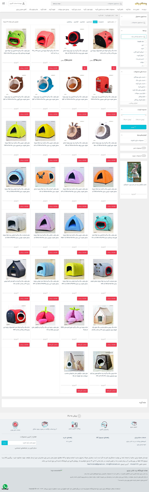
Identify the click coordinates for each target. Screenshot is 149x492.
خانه (117, 15)
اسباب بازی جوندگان (139, 77)
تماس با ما (69, 441)
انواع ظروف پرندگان (139, 100)
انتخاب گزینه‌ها (82, 345)
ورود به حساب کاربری (15, 3)
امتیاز (95, 22)
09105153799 (134, 464)
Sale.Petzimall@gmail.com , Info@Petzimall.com (103, 464)
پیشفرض (69, 22)
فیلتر (132, 127)
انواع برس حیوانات (140, 93)
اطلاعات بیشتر (53, 68)
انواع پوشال (142, 97)
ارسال (4, 443)
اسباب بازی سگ (140, 80)
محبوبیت (101, 22)
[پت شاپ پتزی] (136, 3)
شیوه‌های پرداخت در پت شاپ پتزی (136, 441)
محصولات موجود (137, 156)
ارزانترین (82, 22)
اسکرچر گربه (141, 87)
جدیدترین (89, 22)
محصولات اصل (137, 148)
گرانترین (76, 22)
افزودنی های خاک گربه (139, 90)
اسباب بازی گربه (140, 84)
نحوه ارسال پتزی (141, 445)
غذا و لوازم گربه (109, 15)
